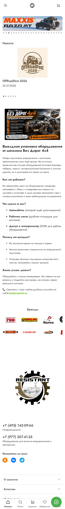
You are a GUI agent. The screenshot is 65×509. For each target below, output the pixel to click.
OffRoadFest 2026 (14, 81)
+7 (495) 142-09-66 (17, 425)
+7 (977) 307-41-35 (17, 436)
